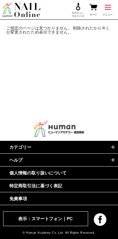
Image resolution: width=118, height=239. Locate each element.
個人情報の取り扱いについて (38, 172)
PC (70, 218)
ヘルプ (16, 159)
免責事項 (18, 198)
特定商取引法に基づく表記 (35, 185)
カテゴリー (20, 147)
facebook (100, 219)
